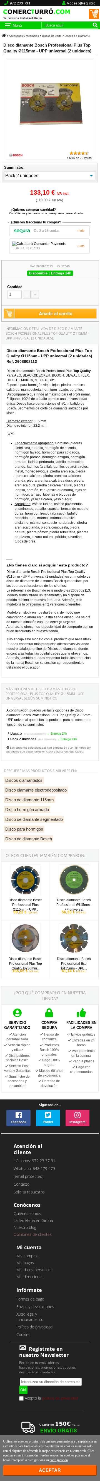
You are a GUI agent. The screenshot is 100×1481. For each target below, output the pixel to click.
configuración (59, 1460)
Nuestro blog (25, 1227)
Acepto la (51, 1398)
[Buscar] (95, 25)
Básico (28, 733)
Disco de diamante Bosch (28, 838)
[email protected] (28, 1176)
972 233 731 (20, 3)
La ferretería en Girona (33, 1220)
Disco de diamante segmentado (34, 819)
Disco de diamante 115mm (29, 799)
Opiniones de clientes (33, 1234)
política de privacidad (60, 1398)
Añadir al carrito (55, 313)
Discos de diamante (77, 35)
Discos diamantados (23, 780)
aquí (6, 1455)
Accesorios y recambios (24, 35)
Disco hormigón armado (27, 809)
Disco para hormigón (24, 829)
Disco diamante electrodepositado (36, 790)
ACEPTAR (50, 1470)
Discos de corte (52, 35)
